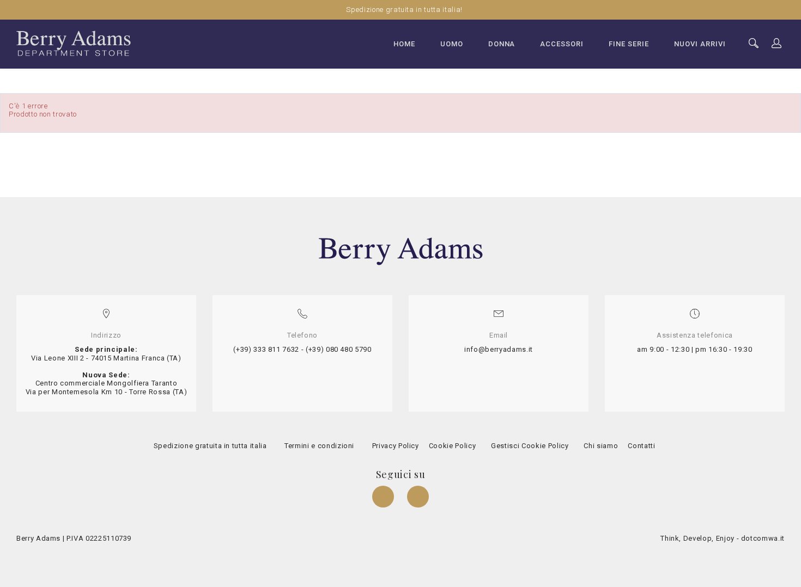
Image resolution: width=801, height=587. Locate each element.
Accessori (562, 44)
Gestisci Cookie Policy (529, 446)
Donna (501, 44)
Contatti (641, 446)
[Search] (777, 44)
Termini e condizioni (318, 446)
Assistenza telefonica (695, 335)
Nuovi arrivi (700, 44)
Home (404, 44)
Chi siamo (601, 446)
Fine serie (629, 44)
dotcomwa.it (763, 538)
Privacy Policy (394, 446)
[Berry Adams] (73, 43)
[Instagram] (418, 498)
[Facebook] (384, 498)
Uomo (451, 44)
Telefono (302, 335)
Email (498, 335)
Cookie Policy (451, 446)
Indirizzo (106, 335)
